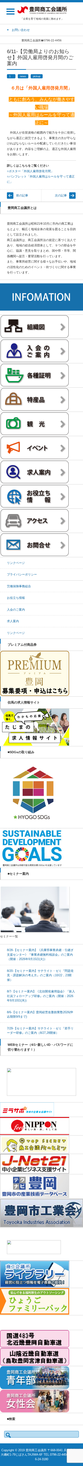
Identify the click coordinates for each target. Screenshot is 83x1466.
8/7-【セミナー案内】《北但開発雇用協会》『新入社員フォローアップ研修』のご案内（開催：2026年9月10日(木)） (41, 996)
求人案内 (13, 621)
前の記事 (22, 195)
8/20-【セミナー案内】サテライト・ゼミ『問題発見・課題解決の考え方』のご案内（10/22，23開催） (40, 975)
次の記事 (61, 195)
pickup (36, 76)
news (23, 76)
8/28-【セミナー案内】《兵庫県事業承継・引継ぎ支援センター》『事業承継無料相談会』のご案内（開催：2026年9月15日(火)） (40, 954)
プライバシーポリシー (22, 574)
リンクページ (16, 563)
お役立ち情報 (16, 598)
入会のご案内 (16, 609)
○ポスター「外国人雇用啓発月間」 (30, 171)
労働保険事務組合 (19, 586)
